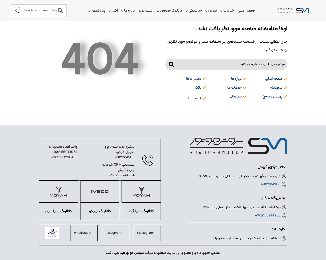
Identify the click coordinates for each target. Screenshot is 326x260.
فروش (212, 10)
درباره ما (129, 10)
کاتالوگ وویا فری (141, 211)
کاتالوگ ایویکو (100, 211)
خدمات (228, 10)
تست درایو (146, 10)
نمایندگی (195, 10)
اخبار (115, 10)
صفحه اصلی (246, 10)
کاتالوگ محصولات (169, 10)
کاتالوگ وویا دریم (58, 211)
